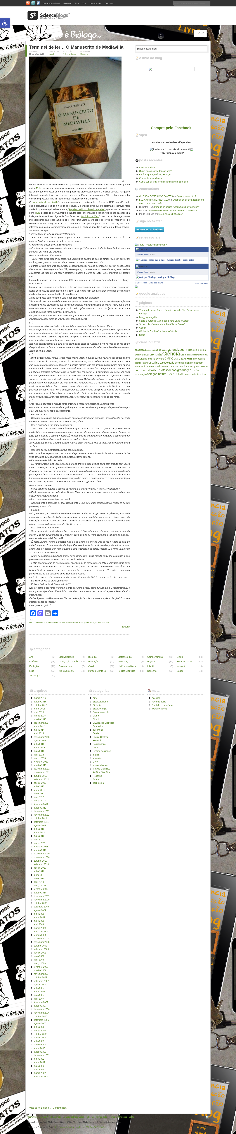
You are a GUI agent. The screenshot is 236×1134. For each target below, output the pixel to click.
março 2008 (40, 963)
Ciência (171, 353)
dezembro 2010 (42, 853)
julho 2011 (39, 829)
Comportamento (155, 657)
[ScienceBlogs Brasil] (48, 18)
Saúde (180, 671)
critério (151, 358)
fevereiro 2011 (41, 846)
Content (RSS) (60, 1108)
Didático (33, 661)
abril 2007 (39, 999)
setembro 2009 (41, 906)
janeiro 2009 (40, 935)
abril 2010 (39, 882)
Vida (84, 3)
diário (168, 358)
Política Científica (126, 671)
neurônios (184, 366)
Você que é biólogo (166, 277)
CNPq (184, 354)
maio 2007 (39, 995)
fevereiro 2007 (41, 1002)
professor (165, 370)
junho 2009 (39, 917)
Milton (39, 188)
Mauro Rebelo (143, 254)
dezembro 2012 (42, 768)
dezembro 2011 (41, 811)
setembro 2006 (41, 1020)
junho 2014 (39, 726)
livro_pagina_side (148, 317)
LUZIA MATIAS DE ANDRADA (154, 200)
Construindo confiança (150, 178)
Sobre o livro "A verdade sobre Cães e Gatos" (162, 324)
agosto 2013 (40, 740)
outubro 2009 (40, 903)
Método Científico (97, 671)
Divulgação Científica (69, 661)
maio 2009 (39, 921)
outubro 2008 (40, 945)
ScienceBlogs (78, 1127)
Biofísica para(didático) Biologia (155, 174)
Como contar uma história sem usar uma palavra (163, 181)
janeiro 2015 (40, 719)
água (199, 374)
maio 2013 (39, 751)
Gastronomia (65, 666)
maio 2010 (39, 878)
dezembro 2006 (42, 1009)
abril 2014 (39, 733)
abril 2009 (39, 924)
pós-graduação (181, 370)
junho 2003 (39, 1048)
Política (153, 370)
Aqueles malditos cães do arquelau (87, 209)
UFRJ (178, 374)
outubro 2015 (40, 705)
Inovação (181, 666)
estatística (155, 362)
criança (204, 354)
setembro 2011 (41, 822)
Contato (132, 1117)
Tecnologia (34, 675)
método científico (170, 366)
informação (140, 366)
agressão (150, 350)
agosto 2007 (40, 984)
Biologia (201, 350)
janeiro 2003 (40, 1052)
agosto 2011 (40, 825)
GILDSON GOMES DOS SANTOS (156, 196)
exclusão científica (185, 362)
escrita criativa (141, 363)
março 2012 (40, 800)
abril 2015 (39, 712)
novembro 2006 (42, 1013)
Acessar (156, 698)
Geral (91, 666)
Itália (81, 622)
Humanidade (95, 3)
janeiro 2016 (40, 701)
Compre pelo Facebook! (172, 128)
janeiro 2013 (40, 765)
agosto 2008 (40, 952)
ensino (192, 358)
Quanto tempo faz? (186, 196)
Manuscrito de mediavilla (45, 202)
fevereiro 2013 (41, 761)
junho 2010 (39, 875)
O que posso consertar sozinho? (155, 171)
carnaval (144, 354)
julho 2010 (39, 871)
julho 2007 (39, 988)
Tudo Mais (109, 3)
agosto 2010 (40, 868)
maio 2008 (39, 956)
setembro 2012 (41, 779)
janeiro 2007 (40, 1006)
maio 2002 (39, 1066)
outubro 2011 (40, 818)
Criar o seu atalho (201, 266)
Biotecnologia (125, 657)
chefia (31, 622)
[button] (5, 23)
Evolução (34, 666)
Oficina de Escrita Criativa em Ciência (158, 331)
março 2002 (40, 1073)
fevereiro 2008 (41, 967)
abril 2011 (39, 839)
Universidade (103, 622)
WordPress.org (159, 708)
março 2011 (40, 843)
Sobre (142, 335)
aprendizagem (177, 349)
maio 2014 (39, 730)
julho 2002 (39, 1059)
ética (204, 374)
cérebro (160, 358)
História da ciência (127, 666)
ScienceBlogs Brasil (51, 3)
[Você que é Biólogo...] (66, 39)
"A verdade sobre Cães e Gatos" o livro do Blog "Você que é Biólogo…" (169, 312)
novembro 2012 (42, 772)
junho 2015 (39, 708)
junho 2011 (39, 832)
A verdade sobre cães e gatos (180, 260)
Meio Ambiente (66, 671)
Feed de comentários (162, 705)
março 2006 (40, 1030)
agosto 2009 (40, 910)
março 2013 (40, 758)
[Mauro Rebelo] (136, 286)
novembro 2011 (41, 815)
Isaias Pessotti (72, 622)
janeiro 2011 (40, 850)
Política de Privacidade (96, 1117)
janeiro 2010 (40, 892)
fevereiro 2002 (41, 1076)
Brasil (137, 355)
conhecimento (193, 355)
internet (151, 366)
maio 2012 (39, 793)
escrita (201, 358)
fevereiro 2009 (41, 931)
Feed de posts (159, 701)
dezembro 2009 (42, 896)
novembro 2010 (42, 857)
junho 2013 (39, 747)
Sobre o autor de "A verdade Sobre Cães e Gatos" (164, 321)
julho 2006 (39, 1027)
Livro (31, 671)
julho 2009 (39, 914)
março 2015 (40, 715)
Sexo (171, 374)
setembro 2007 (41, 981)
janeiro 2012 (40, 808)
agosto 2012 (40, 783)
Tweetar (126, 626)
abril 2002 (39, 1069)
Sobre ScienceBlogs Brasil (39, 1117)
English (151, 661)
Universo (67, 3)
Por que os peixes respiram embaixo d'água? (176, 207)
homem (199, 363)
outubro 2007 (40, 977)
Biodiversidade (66, 657)
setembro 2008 (41, 949)
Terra (76, 3)
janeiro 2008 (40, 970)
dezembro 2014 (42, 723)
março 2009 (40, 928)
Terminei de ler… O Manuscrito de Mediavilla (76, 47)
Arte (31, 657)
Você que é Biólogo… (40, 1108)
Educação (93, 661)
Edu (38, 213)
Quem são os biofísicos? (170, 214)
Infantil (150, 666)
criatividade (141, 358)
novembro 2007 (42, 974)
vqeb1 (51, 54)
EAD (176, 359)
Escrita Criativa (184, 661)
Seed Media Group (63, 1127)
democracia (40, 622)
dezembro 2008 (42, 938)
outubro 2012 (40, 776)
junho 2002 (39, 1062)
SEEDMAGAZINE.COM (95, 1127)
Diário (180, 657)
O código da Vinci (90, 216)
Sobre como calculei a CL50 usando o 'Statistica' (173, 210)
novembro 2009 (42, 899)
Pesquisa (194, 366)
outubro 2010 (40, 861)
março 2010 (40, 885)
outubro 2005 (40, 1034)
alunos (165, 350)
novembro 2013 (42, 737)
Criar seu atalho (156, 283)
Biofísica (192, 349)
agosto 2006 (40, 1023)
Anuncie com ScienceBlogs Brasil (68, 1117)
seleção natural (157, 374)
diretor (62, 622)
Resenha (84, 54)
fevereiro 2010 (41, 889)
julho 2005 (39, 1041)
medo (158, 366)
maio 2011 (39, 836)
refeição (93, 622)
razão (195, 370)
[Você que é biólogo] (146, 277)
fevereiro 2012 (41, 804)
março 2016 (40, 698)
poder (86, 622)
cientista (156, 354)
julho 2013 (39, 744)
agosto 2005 (40, 1037)
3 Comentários (69, 54)
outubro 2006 (40, 1016)
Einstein (182, 358)
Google (143, 328)
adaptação (140, 349)
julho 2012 (39, 786)
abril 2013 (39, 754)
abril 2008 (39, 959)
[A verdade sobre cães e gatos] (151, 260)
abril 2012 (39, 797)
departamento (52, 622)
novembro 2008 (42, 942)
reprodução (141, 374)
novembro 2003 (42, 1044)
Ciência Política (147, 167)
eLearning (123, 661)
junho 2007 (39, 991)
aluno (158, 350)
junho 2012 (39, 790)
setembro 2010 (41, 864)
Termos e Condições (118, 1117)
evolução (168, 362)
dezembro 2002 (42, 1055)
